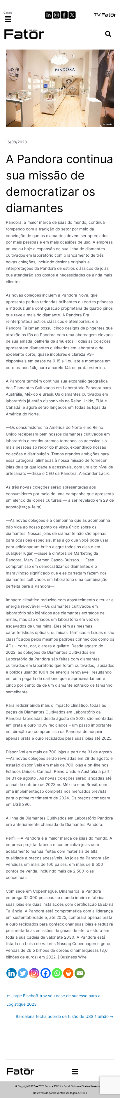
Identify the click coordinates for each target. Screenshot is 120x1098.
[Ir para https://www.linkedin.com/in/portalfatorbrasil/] (48, 15)
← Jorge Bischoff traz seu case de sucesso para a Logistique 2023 (53, 997)
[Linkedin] (11, 973)
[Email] (80, 973)
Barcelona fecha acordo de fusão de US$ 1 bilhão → (65, 1016)
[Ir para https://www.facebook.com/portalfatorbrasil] (64, 15)
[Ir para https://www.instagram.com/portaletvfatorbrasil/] (56, 15)
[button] (108, 34)
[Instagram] (34, 973)
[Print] (68, 973)
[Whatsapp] (57, 973)
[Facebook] (45, 973)
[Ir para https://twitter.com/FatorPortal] (72, 15)
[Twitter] (23, 973)
